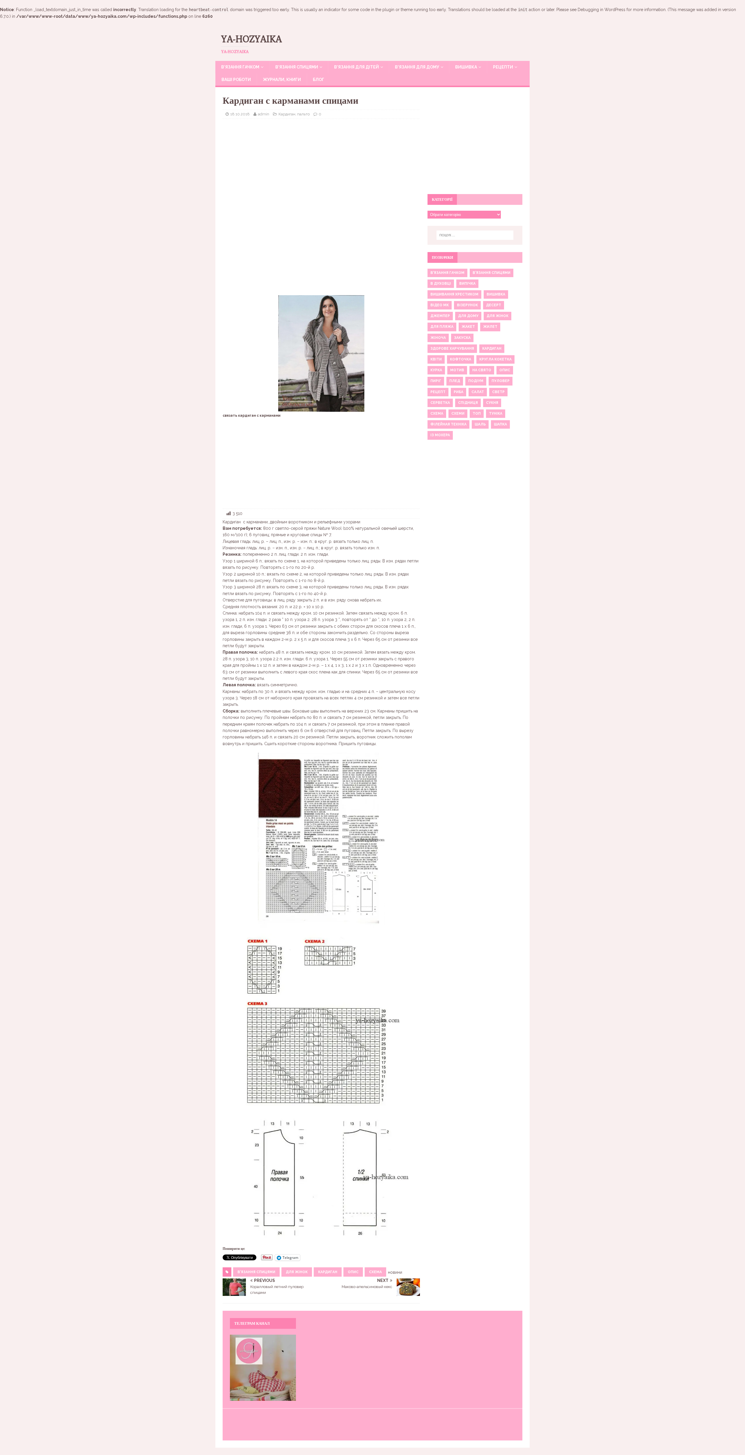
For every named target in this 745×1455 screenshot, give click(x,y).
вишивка (496, 294)
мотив (457, 370)
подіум (475, 381)
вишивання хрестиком (454, 294)
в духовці (440, 284)
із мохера (440, 435)
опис (353, 1272)
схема (375, 1272)
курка (436, 370)
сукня (492, 403)
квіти (436, 359)
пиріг (435, 381)
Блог (318, 79)
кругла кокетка (495, 359)
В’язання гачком (240, 67)
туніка (495, 413)
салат (477, 392)
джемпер (440, 316)
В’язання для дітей (356, 67)
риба (458, 392)
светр (498, 392)
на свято (481, 370)
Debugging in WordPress (601, 9)
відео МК (439, 305)
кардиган (327, 1272)
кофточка (460, 359)
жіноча (438, 338)
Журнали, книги (282, 79)
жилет (490, 327)
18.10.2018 (240, 114)
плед (454, 381)
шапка (500, 424)
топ (477, 413)
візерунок (467, 305)
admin (263, 114)
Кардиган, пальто (294, 114)
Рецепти (503, 67)
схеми (457, 413)
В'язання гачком (447, 273)
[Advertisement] (321, 165)
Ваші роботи (236, 79)
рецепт (438, 392)
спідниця (468, 403)
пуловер (501, 381)
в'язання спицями (256, 1272)
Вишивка (466, 67)
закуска (462, 338)
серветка (440, 403)
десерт (493, 305)
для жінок (297, 1272)
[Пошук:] (475, 235)
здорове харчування (452, 348)
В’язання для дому (417, 67)
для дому (468, 316)
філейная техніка (448, 424)
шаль (480, 424)
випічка (467, 284)
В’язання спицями (296, 67)
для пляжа (441, 327)
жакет (468, 327)
